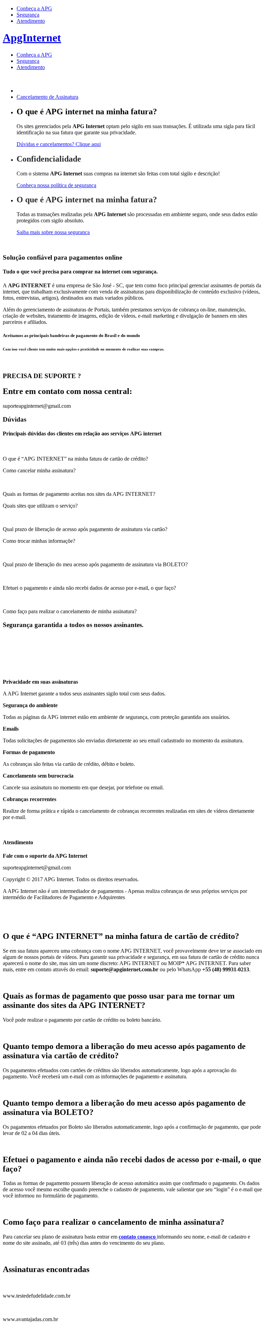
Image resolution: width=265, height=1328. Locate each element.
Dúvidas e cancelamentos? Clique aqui (59, 144)
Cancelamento (47, 97)
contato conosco (138, 1237)
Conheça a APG (34, 8)
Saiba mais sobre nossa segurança (53, 232)
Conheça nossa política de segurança (56, 185)
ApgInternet (32, 37)
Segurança (28, 15)
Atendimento (31, 21)
